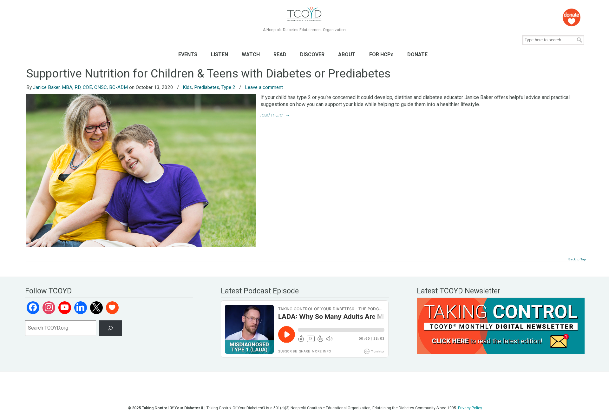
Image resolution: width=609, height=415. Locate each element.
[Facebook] (33, 307)
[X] (96, 307)
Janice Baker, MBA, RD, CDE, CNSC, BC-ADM (80, 87)
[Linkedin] (80, 307)
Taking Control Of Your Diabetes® (304, 14)
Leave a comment (264, 87)
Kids (187, 87)
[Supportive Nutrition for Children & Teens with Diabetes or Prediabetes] (141, 245)
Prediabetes (206, 87)
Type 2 (228, 87)
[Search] (110, 328)
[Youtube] (65, 307)
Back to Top (577, 259)
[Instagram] (49, 307)
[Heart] (112, 307)
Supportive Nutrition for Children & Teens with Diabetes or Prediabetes (208, 73)
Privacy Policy (470, 408)
